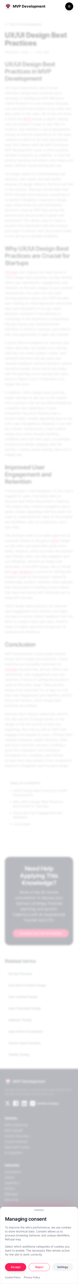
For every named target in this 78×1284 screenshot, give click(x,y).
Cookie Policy (13, 1277)
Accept (15, 1267)
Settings (62, 1267)
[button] (39, 1210)
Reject (39, 1267)
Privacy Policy (32, 1277)
